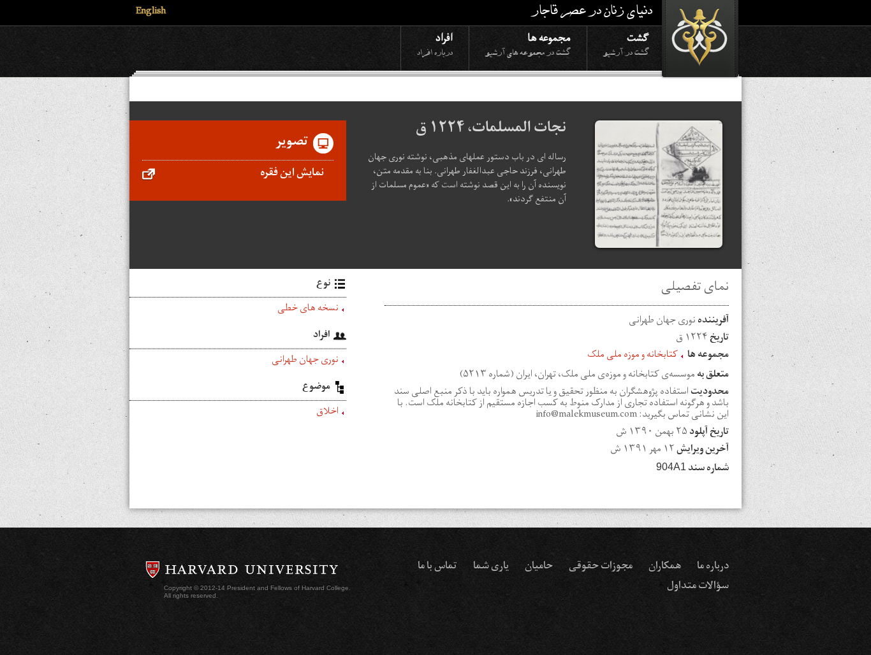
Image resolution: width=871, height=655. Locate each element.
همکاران (664, 567)
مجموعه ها (528, 43)
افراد (435, 43)
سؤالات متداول (698, 587)
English (151, 12)
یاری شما (491, 567)
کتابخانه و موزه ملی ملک (632, 356)
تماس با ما (437, 567)
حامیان (539, 567)
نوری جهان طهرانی (305, 361)
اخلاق (327, 412)
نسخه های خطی (308, 309)
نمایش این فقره (292, 173)
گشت (626, 43)
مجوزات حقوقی (601, 567)
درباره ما (713, 567)
